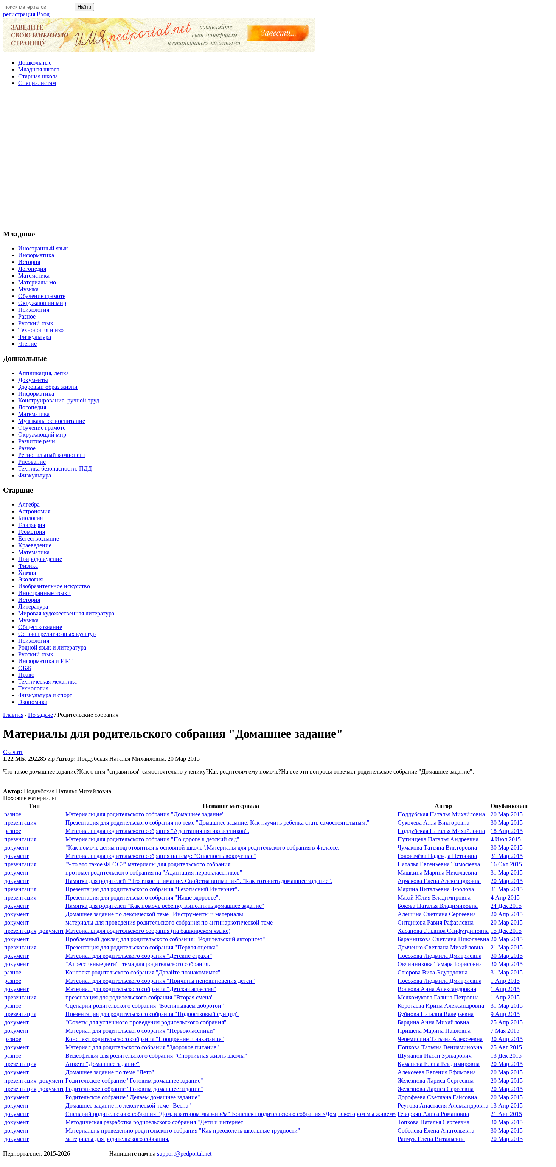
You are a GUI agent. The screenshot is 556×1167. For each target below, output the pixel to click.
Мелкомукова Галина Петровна (438, 997)
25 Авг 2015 (506, 1047)
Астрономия (34, 511)
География (31, 525)
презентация (20, 822)
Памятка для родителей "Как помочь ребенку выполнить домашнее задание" (164, 906)
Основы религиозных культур (57, 634)
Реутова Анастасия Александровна (443, 1105)
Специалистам (37, 83)
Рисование (32, 461)
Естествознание (38, 538)
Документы (33, 380)
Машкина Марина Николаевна (437, 872)
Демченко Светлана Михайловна (440, 947)
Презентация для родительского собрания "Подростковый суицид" (152, 1014)
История (29, 262)
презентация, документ (34, 931)
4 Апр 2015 (505, 897)
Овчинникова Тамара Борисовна (440, 964)
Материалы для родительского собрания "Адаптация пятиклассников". (157, 831)
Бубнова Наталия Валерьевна (436, 1014)
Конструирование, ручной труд (58, 400)
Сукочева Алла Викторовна (433, 822)
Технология (33, 688)
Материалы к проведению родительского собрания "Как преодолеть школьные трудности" (182, 1130)
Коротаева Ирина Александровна (441, 1005)
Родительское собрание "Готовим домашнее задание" (134, 1080)
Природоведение (40, 559)
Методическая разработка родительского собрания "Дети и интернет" (155, 1122)
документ (16, 847)
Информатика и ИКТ (45, 661)
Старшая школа (38, 76)
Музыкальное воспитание (51, 421)
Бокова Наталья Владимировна (438, 906)
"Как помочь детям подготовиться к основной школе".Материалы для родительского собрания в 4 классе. (202, 847)
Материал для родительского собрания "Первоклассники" (140, 1030)
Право (26, 674)
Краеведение (34, 545)
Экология (30, 579)
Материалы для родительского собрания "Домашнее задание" (145, 814)
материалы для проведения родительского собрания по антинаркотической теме (169, 922)
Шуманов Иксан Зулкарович (435, 1055)
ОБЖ (24, 668)
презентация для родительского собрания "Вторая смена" (139, 997)
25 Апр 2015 (507, 1022)
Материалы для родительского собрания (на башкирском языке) (147, 931)
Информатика (36, 255)
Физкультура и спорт (45, 695)
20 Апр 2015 (507, 914)
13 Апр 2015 (507, 1105)
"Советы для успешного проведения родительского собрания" (146, 1022)
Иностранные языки (44, 593)
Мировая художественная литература (66, 613)
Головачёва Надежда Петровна (437, 856)
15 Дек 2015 (506, 931)
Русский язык (35, 323)
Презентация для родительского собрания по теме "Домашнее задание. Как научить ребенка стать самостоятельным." (217, 822)
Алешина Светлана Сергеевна (437, 914)
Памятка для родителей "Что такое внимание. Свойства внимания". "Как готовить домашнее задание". (198, 881)
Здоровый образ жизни (48, 387)
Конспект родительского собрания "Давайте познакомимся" (143, 972)
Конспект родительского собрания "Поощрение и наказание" (144, 1039)
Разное (27, 316)
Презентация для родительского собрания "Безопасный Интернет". (152, 889)
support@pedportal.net (184, 1153)
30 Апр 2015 (507, 1039)
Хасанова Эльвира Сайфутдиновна (443, 931)
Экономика (32, 702)
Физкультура (34, 337)
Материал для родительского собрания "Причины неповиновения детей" (160, 980)
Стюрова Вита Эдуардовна (432, 972)
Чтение (27, 343)
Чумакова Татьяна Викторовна (437, 847)
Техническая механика (47, 681)
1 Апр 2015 (505, 980)
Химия (27, 572)
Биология (30, 518)
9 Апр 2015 (505, 1014)
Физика (28, 566)
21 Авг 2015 (506, 1114)
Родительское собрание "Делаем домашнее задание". (133, 1097)
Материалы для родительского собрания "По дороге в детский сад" (152, 839)
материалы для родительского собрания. (117, 1139)
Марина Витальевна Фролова (436, 889)
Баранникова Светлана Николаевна (443, 939)
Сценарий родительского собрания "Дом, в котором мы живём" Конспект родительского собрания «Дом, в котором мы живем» (230, 1114)
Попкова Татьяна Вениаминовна (440, 1047)
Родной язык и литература (52, 647)
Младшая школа (38, 69)
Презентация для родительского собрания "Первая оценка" (141, 947)
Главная (13, 715)
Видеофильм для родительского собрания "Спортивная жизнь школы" (156, 1055)
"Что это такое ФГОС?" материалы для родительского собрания (147, 864)
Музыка (28, 289)
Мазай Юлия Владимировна (434, 897)
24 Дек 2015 (506, 906)
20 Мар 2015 (507, 814)
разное (12, 814)
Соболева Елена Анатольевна (436, 1130)
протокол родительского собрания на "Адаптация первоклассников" (153, 872)
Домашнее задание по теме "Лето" (109, 1072)
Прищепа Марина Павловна (434, 1030)
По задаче (40, 715)
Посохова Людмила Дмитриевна (439, 956)
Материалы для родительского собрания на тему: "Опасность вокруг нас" (160, 856)
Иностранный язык (43, 248)
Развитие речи (36, 441)
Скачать (13, 752)
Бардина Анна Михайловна (433, 1022)
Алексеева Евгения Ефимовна (437, 1072)
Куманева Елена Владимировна (439, 1064)
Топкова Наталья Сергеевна (433, 1122)
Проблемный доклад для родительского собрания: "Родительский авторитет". (166, 939)
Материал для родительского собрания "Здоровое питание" (142, 1047)
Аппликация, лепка (43, 373)
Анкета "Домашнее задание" (102, 1064)
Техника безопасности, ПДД (55, 468)
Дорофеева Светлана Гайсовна (437, 1097)
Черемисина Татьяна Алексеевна (440, 1039)
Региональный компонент (51, 455)
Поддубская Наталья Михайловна (441, 814)
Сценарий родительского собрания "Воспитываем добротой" (144, 1005)
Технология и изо (41, 330)
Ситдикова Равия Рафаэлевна (436, 922)
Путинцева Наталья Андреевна (438, 839)
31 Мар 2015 (507, 856)
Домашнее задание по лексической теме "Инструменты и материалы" (155, 914)
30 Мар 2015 (507, 822)
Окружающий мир (42, 303)
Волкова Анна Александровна (437, 989)
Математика (34, 275)
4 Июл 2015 (506, 839)
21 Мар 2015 (507, 947)
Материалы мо (37, 282)
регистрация (19, 14)
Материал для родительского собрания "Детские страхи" (138, 956)
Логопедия (32, 269)
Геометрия (31, 531)
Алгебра (29, 504)
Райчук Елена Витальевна (431, 1139)
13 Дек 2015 (506, 1055)
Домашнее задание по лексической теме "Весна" (128, 1105)
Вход (43, 14)
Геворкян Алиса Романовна (433, 1114)
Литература (33, 606)
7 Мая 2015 (505, 1030)
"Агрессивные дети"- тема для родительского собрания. (137, 964)
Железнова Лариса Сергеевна (436, 1080)
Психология (33, 309)
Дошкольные (34, 62)
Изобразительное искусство (54, 586)
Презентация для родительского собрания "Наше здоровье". (142, 897)
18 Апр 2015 (507, 831)
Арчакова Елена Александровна (439, 881)
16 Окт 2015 (506, 864)
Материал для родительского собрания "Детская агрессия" (140, 989)
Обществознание (40, 627)
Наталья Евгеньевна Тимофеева (439, 864)
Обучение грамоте (41, 296)
